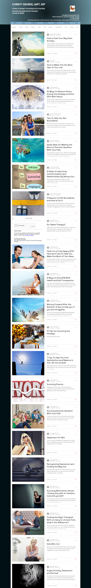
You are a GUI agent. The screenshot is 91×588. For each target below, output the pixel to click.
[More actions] (76, 35)
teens (39, 27)
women (50, 27)
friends (20, 27)
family (26, 27)
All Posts (14, 27)
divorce (33, 27)
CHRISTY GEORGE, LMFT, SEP (28, 4)
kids (45, 27)
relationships (58, 27)
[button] (77, 27)
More (71, 27)
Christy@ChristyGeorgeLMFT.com (70, 15)
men (66, 27)
